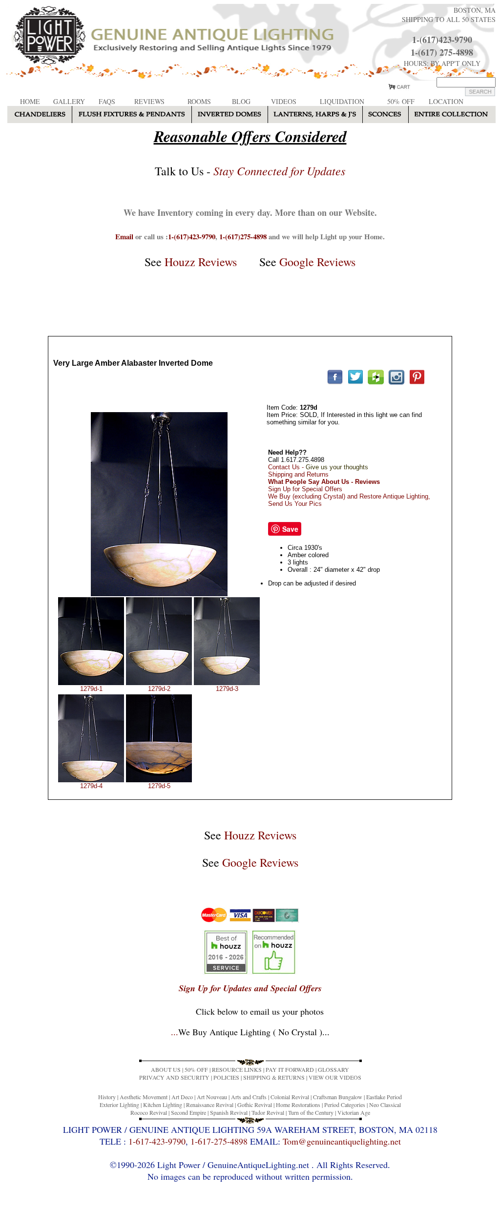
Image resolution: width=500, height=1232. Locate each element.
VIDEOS (283, 101)
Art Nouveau (212, 1097)
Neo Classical (385, 1104)
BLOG (241, 101)
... (250, 1032)
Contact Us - (318, 467)
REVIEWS (149, 101)
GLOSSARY (333, 1069)
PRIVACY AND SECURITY (174, 1077)
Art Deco (182, 1097)
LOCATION (446, 101)
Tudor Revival (267, 1112)
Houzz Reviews (201, 262)
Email (124, 236)
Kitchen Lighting (162, 1104)
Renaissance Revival (209, 1104)
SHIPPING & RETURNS (274, 1077)
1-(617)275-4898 (243, 236)
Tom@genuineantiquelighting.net (342, 1141)
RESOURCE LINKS (237, 1069)
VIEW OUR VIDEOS (335, 1077)
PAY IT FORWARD (290, 1069)
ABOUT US (166, 1069)
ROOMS (199, 101)
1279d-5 (159, 786)
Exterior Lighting (119, 1104)
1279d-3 (227, 688)
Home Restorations (298, 1104)
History (107, 1097)
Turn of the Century (310, 1112)
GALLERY (69, 101)
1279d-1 (91, 688)
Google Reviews (317, 262)
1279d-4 (91, 786)
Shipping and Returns (298, 474)
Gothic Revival (254, 1104)
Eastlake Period (384, 1097)
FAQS (107, 101)
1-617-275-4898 (219, 1141)
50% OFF (401, 101)
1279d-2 (159, 688)
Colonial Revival (290, 1097)
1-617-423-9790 (157, 1141)
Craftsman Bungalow (337, 1097)
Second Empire (188, 1112)
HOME (30, 101)
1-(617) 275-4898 (442, 52)
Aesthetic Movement (143, 1097)
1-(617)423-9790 (442, 39)
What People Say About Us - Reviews (324, 481)
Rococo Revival (148, 1112)
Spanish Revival (229, 1112)
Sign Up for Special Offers (305, 489)
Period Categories (344, 1104)
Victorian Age (353, 1112)
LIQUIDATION (342, 101)
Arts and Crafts (249, 1097)
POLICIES (226, 1077)
